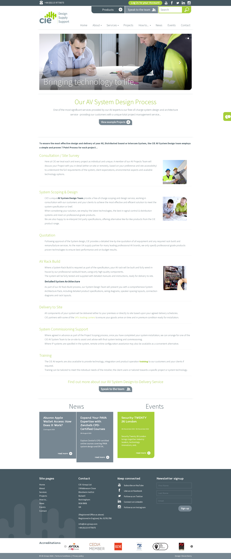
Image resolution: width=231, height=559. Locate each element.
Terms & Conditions (63, 556)
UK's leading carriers (85, 317)
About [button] (96, 25)
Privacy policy (78, 556)
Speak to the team (139, 10)
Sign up (185, 508)
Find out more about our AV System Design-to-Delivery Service (115, 381)
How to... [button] (144, 25)
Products (108, 10)
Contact (185, 25)
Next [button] (191, 546)
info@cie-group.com (87, 524)
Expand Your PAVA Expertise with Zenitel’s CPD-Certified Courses (93, 423)
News (159, 25)
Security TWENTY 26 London (134, 419)
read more (63, 453)
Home (85, 25)
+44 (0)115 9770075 (87, 527)
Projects (128, 25)
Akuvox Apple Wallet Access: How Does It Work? (57, 421)
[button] (50, 61)
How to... (43, 499)
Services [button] (112, 25)
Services (43, 492)
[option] (75, 546)
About (42, 488)
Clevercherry (186, 556)
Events (172, 25)
